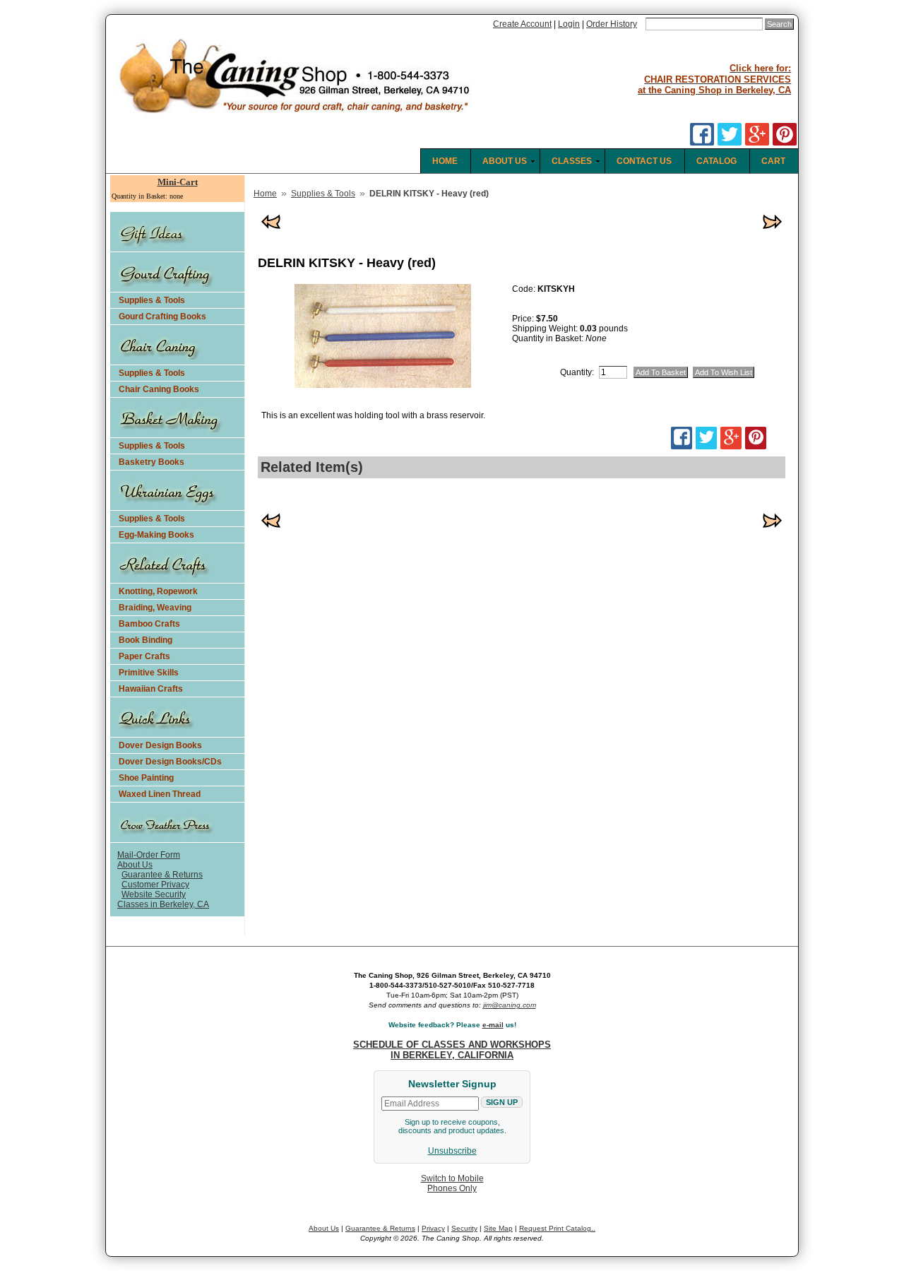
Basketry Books (151, 462)
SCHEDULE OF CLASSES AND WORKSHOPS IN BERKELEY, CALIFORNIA (452, 1049)
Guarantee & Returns (162, 875)
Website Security (153, 894)
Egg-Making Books (156, 535)
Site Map (498, 1228)
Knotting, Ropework (158, 591)
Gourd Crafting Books (162, 316)
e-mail (493, 1025)
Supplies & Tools (152, 300)
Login (569, 24)
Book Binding (145, 640)
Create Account (522, 24)
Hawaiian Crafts (151, 689)
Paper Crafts (144, 656)
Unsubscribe (452, 1151)
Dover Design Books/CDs (170, 762)
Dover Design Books (160, 745)
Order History (611, 24)
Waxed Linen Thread (160, 794)
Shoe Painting (146, 778)
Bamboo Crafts (149, 624)
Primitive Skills (149, 673)
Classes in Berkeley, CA (163, 904)
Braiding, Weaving (155, 608)
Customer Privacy (155, 884)
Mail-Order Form (148, 855)
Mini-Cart (177, 182)
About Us (135, 865)
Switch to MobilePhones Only (452, 1183)
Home (265, 194)
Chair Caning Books (159, 389)
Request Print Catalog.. (557, 1228)
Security (464, 1228)
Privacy (433, 1228)
